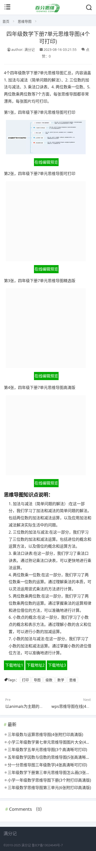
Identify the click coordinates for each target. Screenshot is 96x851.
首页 (5, 21)
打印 (25, 679)
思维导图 (25, 21)
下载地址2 (36, 665)
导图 (37, 679)
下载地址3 (57, 665)
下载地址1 (14, 665)
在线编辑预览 (46, 162)
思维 (72, 679)
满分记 (26, 845)
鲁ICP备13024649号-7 (47, 845)
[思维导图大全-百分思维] (47, 11)
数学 (60, 679)
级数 (49, 679)
